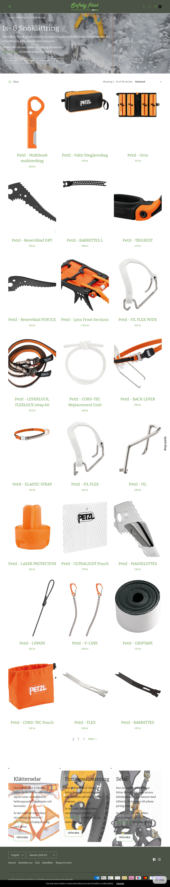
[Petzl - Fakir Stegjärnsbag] (85, 119)
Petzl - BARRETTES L (85, 240)
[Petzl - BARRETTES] (138, 687)
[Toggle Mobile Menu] (12, 6)
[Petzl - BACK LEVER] (138, 363)
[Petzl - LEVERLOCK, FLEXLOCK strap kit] (32, 363)
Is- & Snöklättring (36, 17)
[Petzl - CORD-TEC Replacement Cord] (85, 363)
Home (11, 17)
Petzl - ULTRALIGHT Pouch (85, 563)
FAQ (37, 862)
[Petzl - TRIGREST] (138, 204)
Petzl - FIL (138, 484)
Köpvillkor (47, 862)
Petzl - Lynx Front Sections (85, 319)
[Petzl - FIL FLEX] (85, 448)
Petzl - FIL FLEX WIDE (137, 319)
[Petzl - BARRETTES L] (85, 204)
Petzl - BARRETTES (137, 722)
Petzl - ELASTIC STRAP (32, 484)
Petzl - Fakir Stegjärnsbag (85, 155)
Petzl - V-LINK (85, 643)
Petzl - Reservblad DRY (32, 240)
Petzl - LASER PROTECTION (32, 563)
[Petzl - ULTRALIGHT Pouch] (85, 528)
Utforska (22, 837)
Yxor (58, 60)
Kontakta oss (10, 51)
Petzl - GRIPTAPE (138, 643)
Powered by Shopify (64, 880)
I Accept (120, 884)
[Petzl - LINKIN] (32, 607)
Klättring (21, 17)
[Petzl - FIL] (138, 448)
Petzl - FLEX (85, 722)
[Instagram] (159, 859)
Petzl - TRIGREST (138, 240)
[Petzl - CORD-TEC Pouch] (32, 687)
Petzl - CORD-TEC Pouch (32, 722)
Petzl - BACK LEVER (137, 399)
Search (12, 862)
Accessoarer (11, 60)
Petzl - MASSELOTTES (138, 563)
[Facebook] (154, 859)
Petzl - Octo (138, 155)
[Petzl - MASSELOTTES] (138, 528)
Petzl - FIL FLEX (85, 484)
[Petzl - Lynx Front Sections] (85, 284)
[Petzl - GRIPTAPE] (138, 607)
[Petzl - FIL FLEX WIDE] (138, 284)
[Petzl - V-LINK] (85, 607)
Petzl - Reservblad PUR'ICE (32, 319)
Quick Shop (165, 443)
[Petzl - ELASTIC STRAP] (32, 448)
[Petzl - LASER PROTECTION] (32, 528)
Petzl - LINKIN (32, 643)
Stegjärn (29, 60)
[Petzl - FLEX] (85, 687)
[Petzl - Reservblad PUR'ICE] (32, 284)
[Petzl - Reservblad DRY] (32, 204)
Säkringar (45, 60)
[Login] (144, 6)
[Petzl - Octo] (138, 119)
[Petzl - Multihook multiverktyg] (32, 119)
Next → (92, 738)
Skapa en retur (64, 862)
